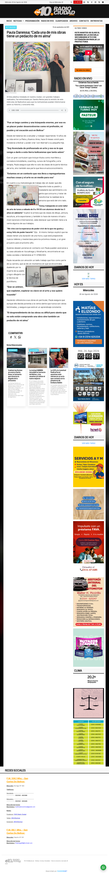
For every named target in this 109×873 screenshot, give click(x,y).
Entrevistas (97, 21)
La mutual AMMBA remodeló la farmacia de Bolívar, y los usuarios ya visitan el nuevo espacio (37, 374)
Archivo (73, 21)
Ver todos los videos (83, 70)
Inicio (9, 21)
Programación (32, 21)
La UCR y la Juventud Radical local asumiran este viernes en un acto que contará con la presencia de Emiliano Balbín (58, 376)
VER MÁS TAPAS (88, 279)
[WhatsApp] (84, 2)
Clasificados (62, 21)
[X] (88, 2)
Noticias (18, 21)
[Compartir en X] (15, 337)
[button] (71, 2)
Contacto (84, 21)
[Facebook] (92, 2)
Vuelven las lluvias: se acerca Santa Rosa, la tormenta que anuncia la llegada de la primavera (15, 375)
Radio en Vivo (47, 21)
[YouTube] (103, 2)
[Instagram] (95, 2)
